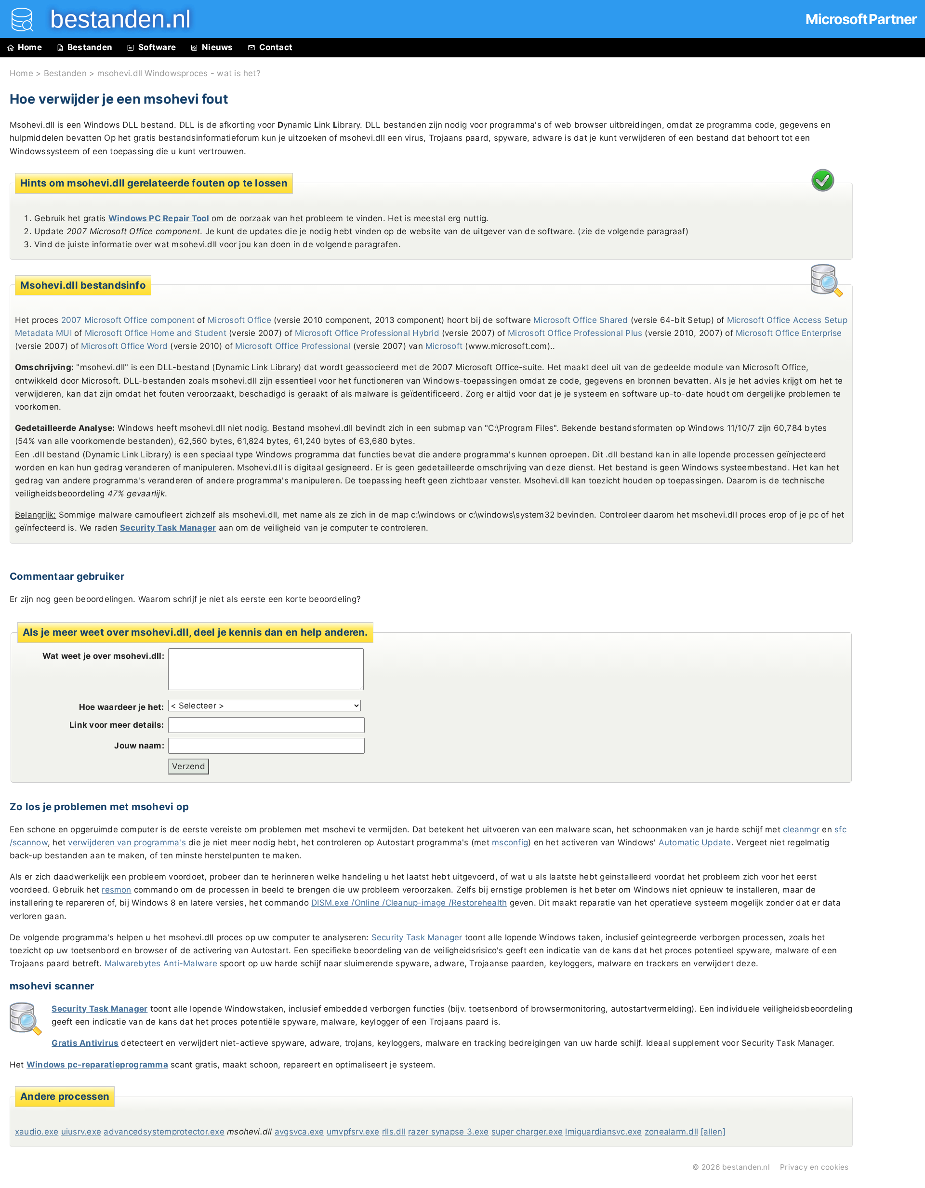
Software (157, 47)
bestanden (114, 19)
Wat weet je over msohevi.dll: (103, 656)
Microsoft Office (239, 320)
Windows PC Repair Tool (158, 218)
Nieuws (217, 47)
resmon (116, 889)
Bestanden (89, 47)
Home (30, 47)
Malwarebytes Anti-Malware (161, 963)
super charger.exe (527, 1131)
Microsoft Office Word (124, 346)
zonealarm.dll (671, 1131)
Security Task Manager (168, 528)
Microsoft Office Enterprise (789, 333)
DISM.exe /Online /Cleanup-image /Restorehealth (409, 903)
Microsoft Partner (861, 19)
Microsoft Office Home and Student (155, 333)
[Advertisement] (891, 275)
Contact (276, 47)
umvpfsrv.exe (353, 1131)
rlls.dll (394, 1131)
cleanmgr (801, 829)
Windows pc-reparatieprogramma (97, 1064)
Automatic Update (695, 842)
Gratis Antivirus (85, 1043)
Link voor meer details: (116, 725)
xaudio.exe (36, 1131)
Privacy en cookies (814, 1167)
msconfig (510, 842)
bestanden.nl (746, 1167)
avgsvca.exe (299, 1131)
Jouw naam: (139, 745)
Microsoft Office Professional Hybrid (367, 333)
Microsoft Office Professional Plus (575, 333)
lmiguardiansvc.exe (603, 1131)
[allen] (713, 1131)
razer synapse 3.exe (448, 1131)
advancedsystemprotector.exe (164, 1131)
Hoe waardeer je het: (121, 707)
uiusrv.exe (81, 1131)
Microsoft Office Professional (292, 346)
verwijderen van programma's (126, 842)
